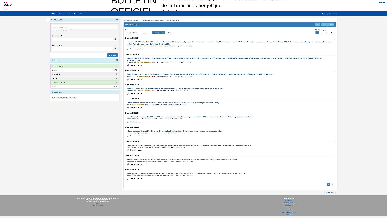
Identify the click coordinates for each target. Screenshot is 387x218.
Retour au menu (331, 192)
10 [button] (317, 33)
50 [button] (326, 33)
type (169, 33)
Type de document (58, 66)
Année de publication (59, 82)
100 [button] (332, 33)
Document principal (135, 49)
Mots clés (55, 78)
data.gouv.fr (289, 209)
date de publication (132, 33)
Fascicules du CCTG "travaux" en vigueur (64, 98)
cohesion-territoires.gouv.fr (289, 212)
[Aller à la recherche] (383, 3)
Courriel (331, 24)
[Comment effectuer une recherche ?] (117, 19)
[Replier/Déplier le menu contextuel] (48, 19)
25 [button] (321, 33)
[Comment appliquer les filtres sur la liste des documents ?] (117, 60)
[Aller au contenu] (382, 3)
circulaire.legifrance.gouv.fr (289, 204)
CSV (324, 24)
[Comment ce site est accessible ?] (380, 3)
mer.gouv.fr (289, 214)
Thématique (56, 74)
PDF (318, 24)
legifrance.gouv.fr (289, 202)
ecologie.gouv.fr (289, 211)
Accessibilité (98, 203)
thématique (145, 33)
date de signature (158, 33)
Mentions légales (98, 205)
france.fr (289, 207)
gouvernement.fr (289, 205)
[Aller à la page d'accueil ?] (384, 3)
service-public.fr (289, 200)
